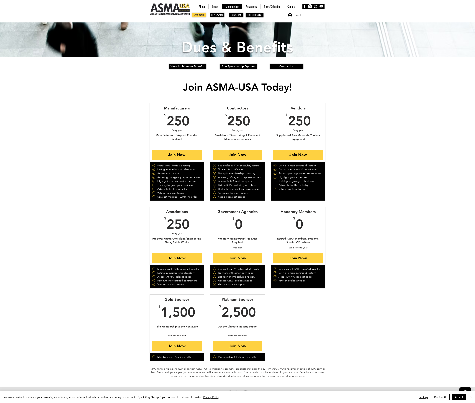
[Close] (470, 397)
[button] (187, 66)
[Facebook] (304, 6)
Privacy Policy (211, 397)
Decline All (440, 397)
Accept (459, 397)
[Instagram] (316, 6)
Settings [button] (423, 397)
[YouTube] (321, 6)
